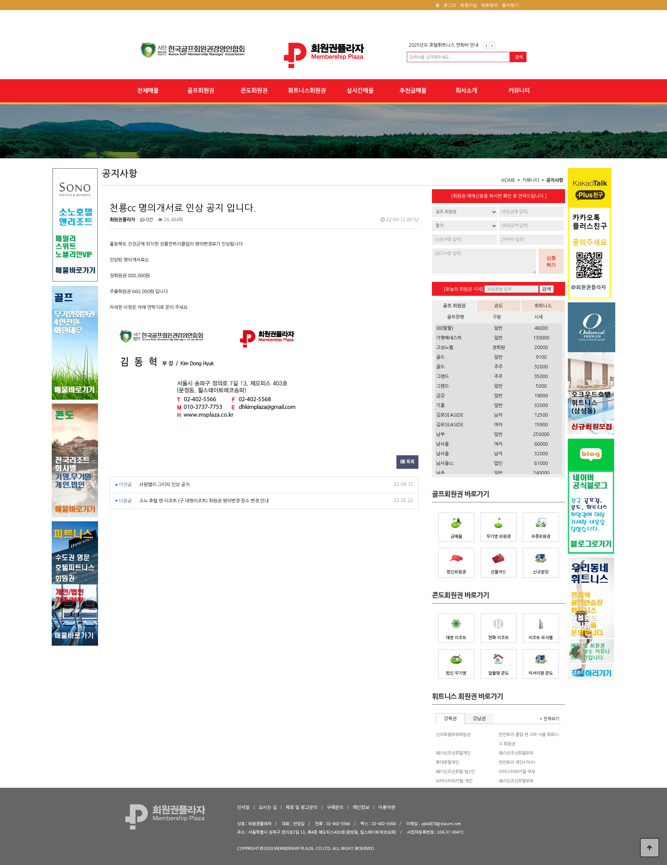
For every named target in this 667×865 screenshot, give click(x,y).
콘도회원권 (253, 90)
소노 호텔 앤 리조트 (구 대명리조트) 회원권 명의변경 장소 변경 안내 (204, 501)
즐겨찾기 (510, 5)
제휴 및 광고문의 (302, 807)
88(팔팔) (444, 328)
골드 (440, 357)
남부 (440, 434)
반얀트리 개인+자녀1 (517, 762)
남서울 (442, 444)
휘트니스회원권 (307, 90)
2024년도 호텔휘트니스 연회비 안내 (443, 45)
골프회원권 (200, 90)
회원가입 (468, 5)
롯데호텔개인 (447, 762)
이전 (486, 45)
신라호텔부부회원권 (453, 735)
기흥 (440, 405)
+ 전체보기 (549, 718)
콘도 (498, 305)
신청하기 (551, 261)
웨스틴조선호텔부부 (516, 753)
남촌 (440, 473)
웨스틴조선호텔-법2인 (455, 772)
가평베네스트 (449, 338)
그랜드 (442, 376)
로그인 (450, 5)
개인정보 (360, 807)
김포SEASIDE (450, 415)
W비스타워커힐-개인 (454, 781)
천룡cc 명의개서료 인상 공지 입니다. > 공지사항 (333, 55)
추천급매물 (413, 90)
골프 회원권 (454, 305)
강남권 (479, 718)
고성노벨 (444, 347)
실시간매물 (360, 90)
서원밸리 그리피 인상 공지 (164, 484)
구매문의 (335, 807)
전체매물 (148, 90)
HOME (508, 180)
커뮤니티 (519, 90)
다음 (492, 45)
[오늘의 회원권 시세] (463, 289)
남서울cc (445, 463)
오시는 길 (268, 807)
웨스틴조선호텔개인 (453, 753)
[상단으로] (649, 847)
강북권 (450, 718)
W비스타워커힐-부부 (517, 772)
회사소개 (466, 90)
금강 (440, 395)
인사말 (243, 807)
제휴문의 (489, 5)
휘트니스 (543, 305)
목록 (410, 462)
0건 (149, 219)
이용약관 (386, 807)
